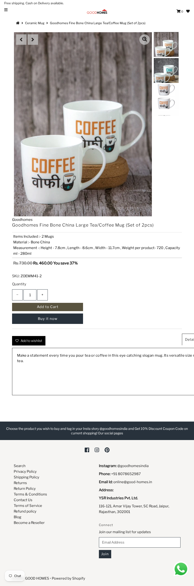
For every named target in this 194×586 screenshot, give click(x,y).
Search (20, 466)
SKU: (16, 276)
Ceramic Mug (34, 23)
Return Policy (25, 488)
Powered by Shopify (68, 578)
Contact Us (23, 500)
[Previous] (21, 39)
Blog (17, 517)
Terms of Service (28, 506)
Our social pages (110, 433)
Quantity (19, 284)
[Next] (33, 39)
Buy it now (47, 319)
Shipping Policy (26, 477)
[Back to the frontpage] (18, 23)
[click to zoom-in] (144, 39)
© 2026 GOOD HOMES (30, 578)
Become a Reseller (29, 523)
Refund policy (25, 511)
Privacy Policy (25, 471)
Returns (20, 483)
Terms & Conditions (30, 494)
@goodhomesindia (133, 466)
